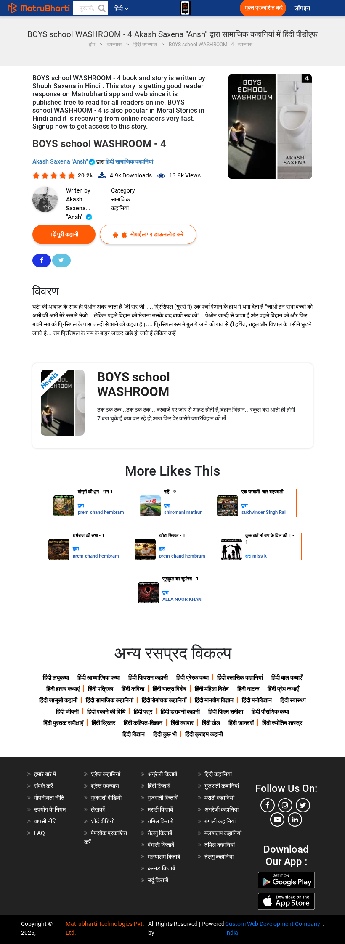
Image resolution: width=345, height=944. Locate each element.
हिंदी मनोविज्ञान (257, 700)
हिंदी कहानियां (218, 774)
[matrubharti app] (185, 8)
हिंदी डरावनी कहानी (180, 711)
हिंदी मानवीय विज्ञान (214, 700)
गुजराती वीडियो (106, 797)
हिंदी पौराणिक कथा (270, 711)
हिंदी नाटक (248, 688)
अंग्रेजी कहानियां (221, 809)
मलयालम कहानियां (223, 833)
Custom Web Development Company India (272, 928)
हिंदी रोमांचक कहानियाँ (164, 700)
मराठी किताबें (160, 809)
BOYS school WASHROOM (133, 384)
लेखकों (98, 809)
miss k (259, 556)
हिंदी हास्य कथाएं (63, 688)
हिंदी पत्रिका (100, 688)
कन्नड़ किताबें (161, 868)
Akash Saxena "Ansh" (60, 161)
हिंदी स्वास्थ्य (293, 700)
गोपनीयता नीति (49, 797)
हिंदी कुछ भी (165, 734)
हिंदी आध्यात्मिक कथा (98, 677)
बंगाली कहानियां (220, 821)
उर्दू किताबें (158, 880)
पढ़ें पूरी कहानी (64, 234)
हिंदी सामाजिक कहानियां (129, 161)
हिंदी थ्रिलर (103, 722)
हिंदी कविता (133, 688)
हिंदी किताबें (159, 786)
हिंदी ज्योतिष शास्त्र (282, 722)
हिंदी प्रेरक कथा (192, 677)
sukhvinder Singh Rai (264, 512)
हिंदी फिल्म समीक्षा (225, 711)
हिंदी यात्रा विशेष (169, 688)
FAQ (39, 833)
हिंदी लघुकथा (56, 677)
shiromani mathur (183, 512)
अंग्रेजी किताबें (162, 774)
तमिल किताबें (160, 821)
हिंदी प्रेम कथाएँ (283, 688)
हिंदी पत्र (143, 711)
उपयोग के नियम (50, 809)
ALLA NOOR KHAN (182, 599)
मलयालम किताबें (164, 856)
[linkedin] (295, 819)
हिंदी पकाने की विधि (106, 711)
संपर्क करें (43, 786)
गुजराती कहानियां (221, 786)
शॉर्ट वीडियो (102, 821)
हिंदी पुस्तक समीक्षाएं (63, 722)
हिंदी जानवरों (241, 722)
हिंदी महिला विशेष (212, 688)
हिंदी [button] (118, 8)
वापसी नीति (45, 821)
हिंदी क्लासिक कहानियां (240, 677)
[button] (101, 8)
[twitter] (303, 805)
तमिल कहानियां (219, 844)
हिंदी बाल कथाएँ (286, 677)
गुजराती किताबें (163, 797)
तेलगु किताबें (160, 833)
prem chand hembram (101, 512)
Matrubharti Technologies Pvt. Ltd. (105, 928)
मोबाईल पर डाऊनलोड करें (156, 234)
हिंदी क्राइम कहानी (204, 734)
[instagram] (285, 805)
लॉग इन (303, 8)
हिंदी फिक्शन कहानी (148, 677)
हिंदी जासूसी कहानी (58, 700)
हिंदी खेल (211, 722)
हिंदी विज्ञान (133, 734)
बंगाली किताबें (161, 844)
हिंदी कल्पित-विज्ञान (143, 722)
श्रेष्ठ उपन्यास (105, 786)
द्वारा (81, 505)
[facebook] (267, 805)
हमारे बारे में (45, 774)
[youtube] (277, 819)
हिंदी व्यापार (182, 722)
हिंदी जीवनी (67, 711)
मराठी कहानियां (219, 797)
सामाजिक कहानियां (120, 204)
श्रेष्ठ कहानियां (105, 774)
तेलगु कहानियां (219, 856)
